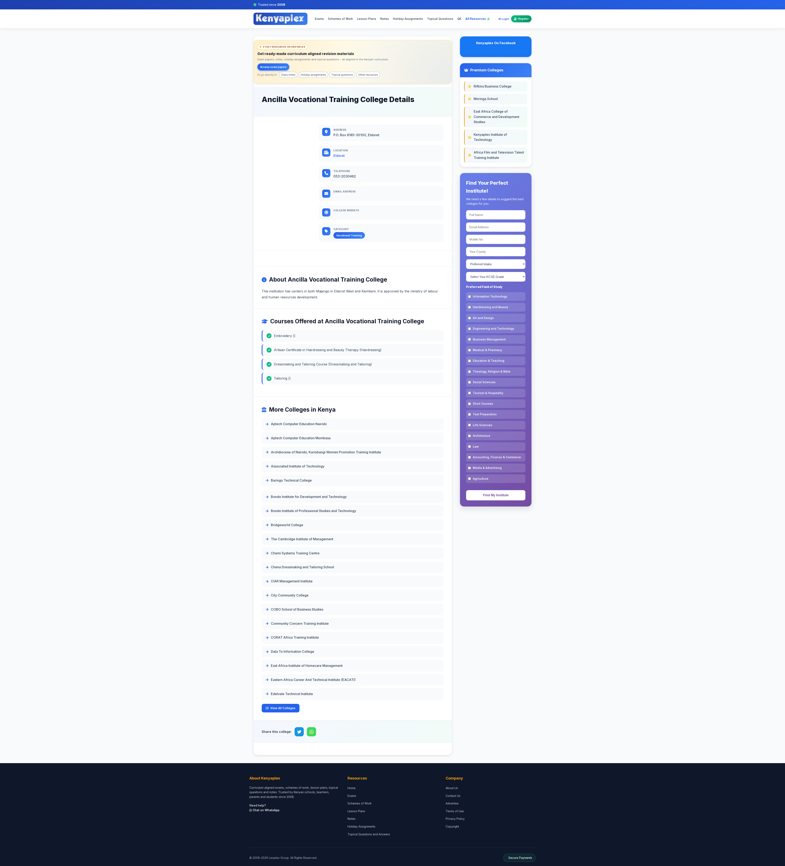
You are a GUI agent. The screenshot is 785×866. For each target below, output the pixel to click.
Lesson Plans (366, 19)
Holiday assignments (313, 74)
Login (505, 18)
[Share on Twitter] (299, 731)
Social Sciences (484, 382)
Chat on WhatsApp (265, 810)
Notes (384, 19)
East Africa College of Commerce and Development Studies (496, 116)
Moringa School (486, 99)
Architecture (481, 435)
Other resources (368, 74)
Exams (319, 19)
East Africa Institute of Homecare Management (307, 666)
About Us (452, 788)
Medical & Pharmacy (487, 350)
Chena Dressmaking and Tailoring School (302, 567)
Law (476, 446)
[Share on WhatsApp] (311, 731)
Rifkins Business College (492, 86)
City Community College (289, 595)
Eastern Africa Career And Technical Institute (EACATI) (313, 680)
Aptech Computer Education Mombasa (301, 438)
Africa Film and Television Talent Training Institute (499, 155)
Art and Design (483, 318)
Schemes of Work (340, 19)
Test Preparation (485, 414)
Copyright (452, 826)
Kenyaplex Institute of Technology (490, 137)
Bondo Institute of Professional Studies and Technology (313, 511)
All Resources (476, 19)
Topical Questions (440, 19)
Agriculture (480, 478)
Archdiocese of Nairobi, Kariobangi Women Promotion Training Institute (326, 452)
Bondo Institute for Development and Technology (309, 497)
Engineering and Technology (493, 328)
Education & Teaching (488, 360)
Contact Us (453, 795)
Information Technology (490, 296)
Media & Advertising (487, 468)
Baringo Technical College (291, 480)
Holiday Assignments (408, 19)
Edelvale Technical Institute (292, 694)
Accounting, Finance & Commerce (497, 457)
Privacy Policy (455, 818)
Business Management (489, 339)
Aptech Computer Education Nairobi (299, 424)
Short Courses (483, 403)
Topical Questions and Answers (369, 834)
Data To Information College (292, 651)
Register (523, 18)
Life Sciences (482, 425)
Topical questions (342, 74)
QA (459, 19)
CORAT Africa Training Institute (295, 637)
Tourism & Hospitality (488, 393)
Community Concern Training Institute (300, 623)
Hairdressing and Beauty (490, 307)
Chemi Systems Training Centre (295, 553)
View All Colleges (282, 708)
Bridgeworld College (287, 525)
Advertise (452, 803)
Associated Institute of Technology (297, 466)
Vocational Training (349, 235)
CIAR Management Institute (292, 581)
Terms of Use (455, 811)
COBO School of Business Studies (297, 609)
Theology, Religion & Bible (491, 371)
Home (351, 788)
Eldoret (339, 156)
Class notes (288, 74)
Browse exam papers (273, 67)
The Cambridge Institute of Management (302, 539)
